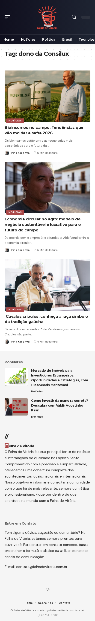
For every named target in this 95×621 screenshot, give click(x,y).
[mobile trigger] (8, 17)
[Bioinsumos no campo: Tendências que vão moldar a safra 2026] (47, 96)
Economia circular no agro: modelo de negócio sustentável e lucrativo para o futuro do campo (43, 224)
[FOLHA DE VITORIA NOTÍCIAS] (47, 17)
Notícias (15, 120)
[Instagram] (47, 590)
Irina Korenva (20, 153)
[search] (74, 17)
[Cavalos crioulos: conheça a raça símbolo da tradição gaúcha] (47, 284)
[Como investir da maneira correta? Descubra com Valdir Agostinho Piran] (16, 407)
